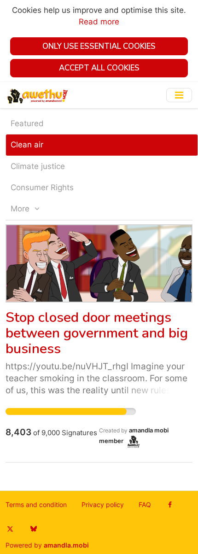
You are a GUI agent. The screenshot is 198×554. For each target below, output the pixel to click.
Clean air (27, 144)
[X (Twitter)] (10, 528)
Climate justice (38, 166)
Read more (99, 21)
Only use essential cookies (99, 46)
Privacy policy (103, 504)
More (21, 208)
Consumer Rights (42, 187)
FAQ (145, 504)
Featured (27, 123)
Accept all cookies (99, 68)
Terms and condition (36, 504)
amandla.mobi (66, 545)
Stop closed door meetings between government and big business (97, 333)
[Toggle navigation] (179, 95)
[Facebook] (170, 504)
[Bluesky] (33, 528)
